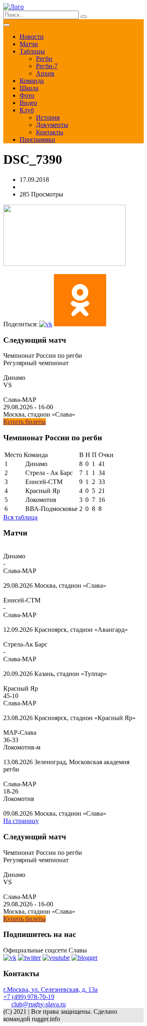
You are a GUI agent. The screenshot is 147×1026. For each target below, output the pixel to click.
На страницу (21, 820)
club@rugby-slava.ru (38, 1004)
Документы (52, 124)
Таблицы (32, 51)
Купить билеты (24, 421)
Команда (32, 80)
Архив (45, 73)
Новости (32, 36)
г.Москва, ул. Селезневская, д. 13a (50, 989)
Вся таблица (20, 517)
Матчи (29, 43)
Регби (44, 58)
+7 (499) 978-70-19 (28, 996)
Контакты (49, 132)
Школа (29, 88)
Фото (27, 95)
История (48, 117)
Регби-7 (47, 65)
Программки (37, 139)
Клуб (27, 110)
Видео (28, 102)
